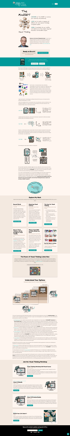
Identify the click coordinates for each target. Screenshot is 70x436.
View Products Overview (43, 52)
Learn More (42, 63)
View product (30, 375)
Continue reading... (17, 221)
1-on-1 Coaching (16, 337)
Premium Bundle (27, 349)
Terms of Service (32, 434)
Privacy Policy (38, 434)
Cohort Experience (17, 331)
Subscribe (40, 430)
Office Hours (16, 327)
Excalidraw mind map (38, 261)
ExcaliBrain (15, 240)
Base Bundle (16, 345)
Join (56, 3)
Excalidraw (21, 239)
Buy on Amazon (35, 63)
